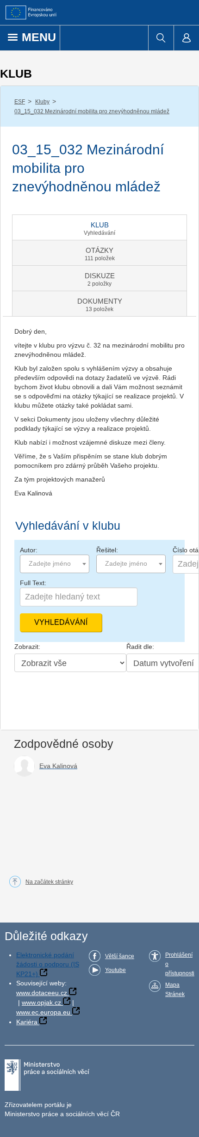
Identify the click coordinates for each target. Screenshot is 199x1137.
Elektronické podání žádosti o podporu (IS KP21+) (47, 964)
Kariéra (26, 1022)
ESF (19, 101)
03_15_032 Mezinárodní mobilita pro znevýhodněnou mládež (91, 111)
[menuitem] (161, 37)
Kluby (42, 101)
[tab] (99, 227)
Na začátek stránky (49, 882)
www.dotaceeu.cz (41, 992)
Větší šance (119, 956)
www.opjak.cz (41, 1002)
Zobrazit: (27, 646)
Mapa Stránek (175, 989)
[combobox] (54, 564)
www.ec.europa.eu (43, 1012)
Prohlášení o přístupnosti (179, 964)
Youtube (115, 970)
